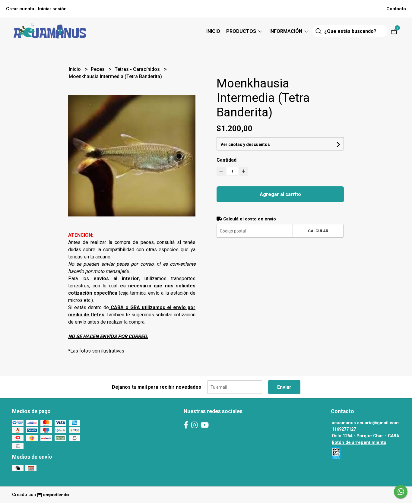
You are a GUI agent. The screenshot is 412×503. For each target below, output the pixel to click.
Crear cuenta (20, 8)
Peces (98, 69)
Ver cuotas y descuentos (245, 144)
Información (286, 31)
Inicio (213, 31)
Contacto (396, 8)
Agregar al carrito (280, 194)
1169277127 (344, 429)
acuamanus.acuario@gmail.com (365, 422)
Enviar (284, 387)
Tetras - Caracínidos (138, 69)
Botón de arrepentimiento (359, 442)
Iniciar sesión (52, 8)
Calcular (318, 231)
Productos (241, 31)
